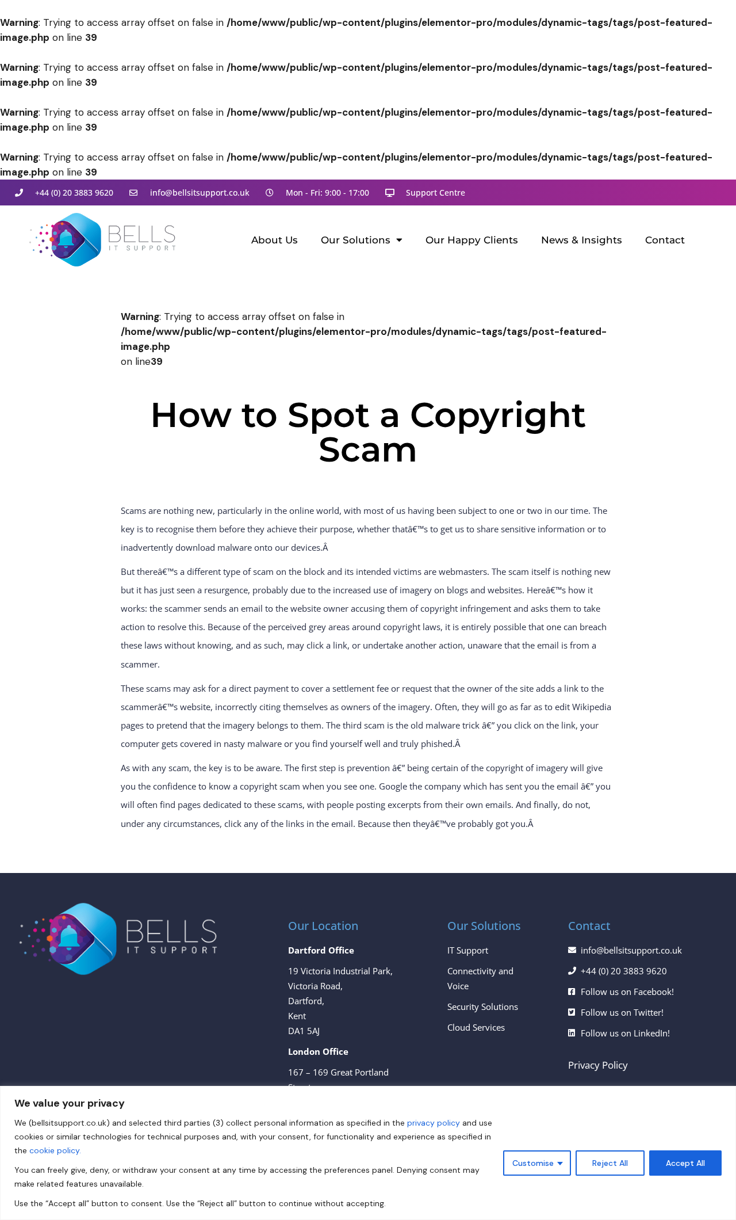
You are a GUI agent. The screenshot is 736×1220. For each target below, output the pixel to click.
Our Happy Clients (471, 240)
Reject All (610, 1163)
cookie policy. (55, 1150)
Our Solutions (355, 240)
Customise (533, 1163)
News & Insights (581, 240)
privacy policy (433, 1123)
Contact (665, 240)
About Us (274, 240)
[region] (368, 1153)
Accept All (685, 1163)
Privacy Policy (598, 1065)
